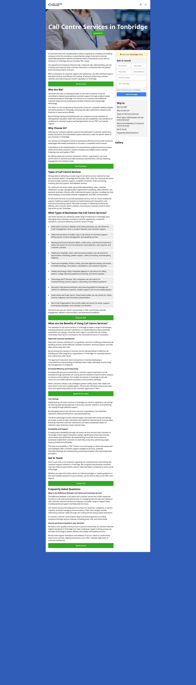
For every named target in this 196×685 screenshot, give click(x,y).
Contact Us (98, 33)
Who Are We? (122, 107)
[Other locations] (140, 4)
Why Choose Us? (123, 110)
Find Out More (81, 166)
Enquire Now (81, 318)
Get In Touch (81, 84)
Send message (131, 94)
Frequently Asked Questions (128, 133)
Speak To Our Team (81, 394)
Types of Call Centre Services (128, 114)
